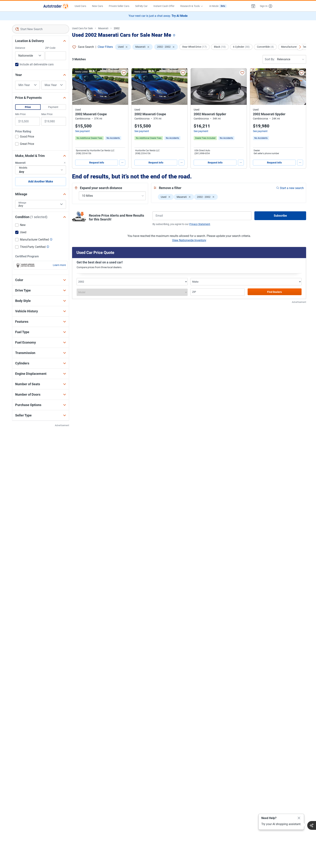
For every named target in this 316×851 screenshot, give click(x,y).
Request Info (96, 162)
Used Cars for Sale (82, 28)
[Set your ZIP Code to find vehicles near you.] (174, 35)
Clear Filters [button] (105, 47)
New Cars (97, 6)
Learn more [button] (59, 265)
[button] (253, 6)
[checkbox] (24, 137)
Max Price (46, 114)
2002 (117, 28)
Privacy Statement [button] (199, 224)
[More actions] (122, 162)
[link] (113, 138)
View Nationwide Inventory (189, 240)
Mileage (22, 203)
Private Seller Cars (119, 6)
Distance (20, 47)
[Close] (299, 818)
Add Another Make (40, 181)
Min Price (20, 114)
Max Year (51, 85)
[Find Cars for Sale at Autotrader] (56, 6)
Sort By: (270, 59)
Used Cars (80, 6)
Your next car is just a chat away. (158, 16)
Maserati (103, 28)
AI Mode (217, 6)
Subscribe (280, 215)
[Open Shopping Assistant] (311, 825)
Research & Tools (190, 6)
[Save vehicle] (124, 73)
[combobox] (40, 29)
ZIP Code (50, 47)
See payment (82, 131)
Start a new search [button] (292, 188)
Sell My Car (141, 6)
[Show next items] (300, 47)
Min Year (24, 85)
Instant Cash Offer (163, 6)
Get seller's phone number (266, 153)
